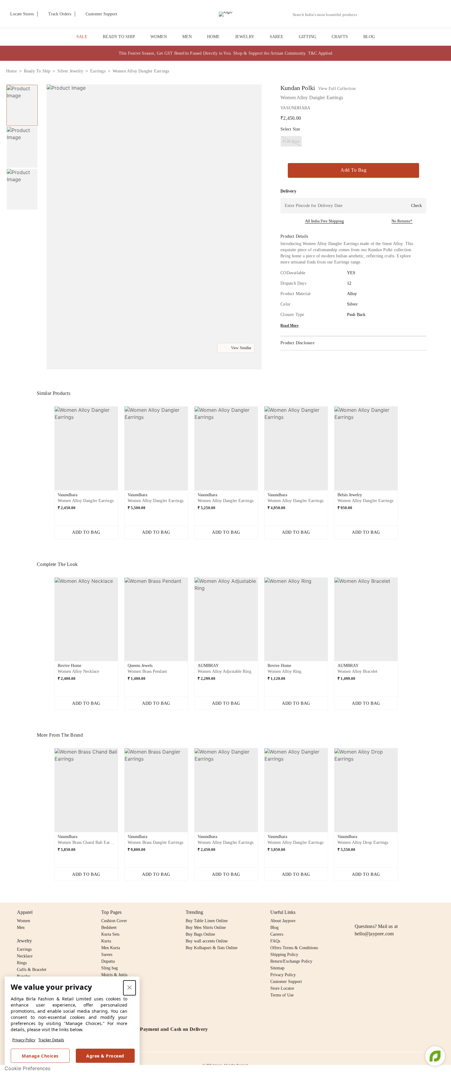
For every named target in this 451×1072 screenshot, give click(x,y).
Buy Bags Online (200, 934)
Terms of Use (282, 995)
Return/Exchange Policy (291, 961)
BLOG (369, 36)
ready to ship (37, 71)
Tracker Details (51, 1040)
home (11, 71)
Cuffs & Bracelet (31, 969)
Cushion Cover (114, 920)
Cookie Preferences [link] (27, 1068)
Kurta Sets (110, 934)
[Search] (365, 14)
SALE (81, 36)
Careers (276, 934)
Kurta (106, 941)
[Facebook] (370, 912)
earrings (98, 71)
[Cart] (411, 14)
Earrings (24, 949)
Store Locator (282, 988)
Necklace (25, 956)
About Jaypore (282, 920)
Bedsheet (109, 927)
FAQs (275, 941)
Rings (22, 963)
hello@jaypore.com (374, 933)
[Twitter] (382, 912)
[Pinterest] (405, 912)
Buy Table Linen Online (207, 920)
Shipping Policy (284, 954)
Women (23, 920)
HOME (213, 36)
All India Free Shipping (324, 221)
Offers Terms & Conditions (294, 947)
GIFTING (307, 36)
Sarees (106, 954)
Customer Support (286, 981)
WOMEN (158, 36)
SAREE (276, 36)
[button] (379, 14)
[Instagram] (358, 912)
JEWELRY (244, 36)
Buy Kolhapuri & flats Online (211, 947)
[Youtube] (393, 912)
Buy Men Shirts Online (206, 927)
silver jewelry (70, 71)
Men (21, 927)
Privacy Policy (23, 1040)
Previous (49, 451)
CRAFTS (340, 36)
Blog (274, 927)
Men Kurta (110, 947)
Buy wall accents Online (207, 941)
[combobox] (327, 14)
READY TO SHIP (119, 36)
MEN (187, 36)
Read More (289, 325)
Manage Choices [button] (40, 1056)
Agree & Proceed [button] (105, 1056)
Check (416, 205)
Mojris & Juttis (114, 975)
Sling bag (109, 968)
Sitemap (277, 968)
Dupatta (108, 961)
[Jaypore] (225, 14)
